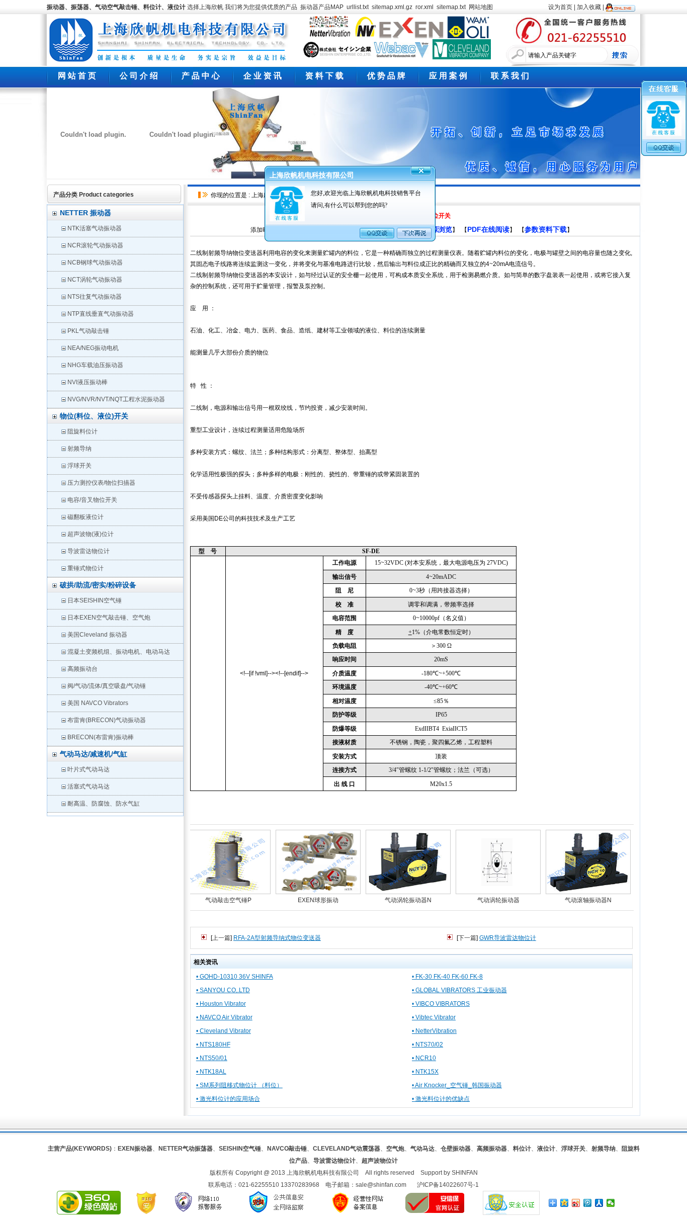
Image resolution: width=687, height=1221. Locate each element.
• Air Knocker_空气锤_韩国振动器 (457, 1085)
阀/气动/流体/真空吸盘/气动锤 (106, 685)
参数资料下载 (546, 229)
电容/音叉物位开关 (92, 499)
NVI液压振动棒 (87, 382)
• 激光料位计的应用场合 (228, 1098)
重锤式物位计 (85, 568)
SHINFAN (465, 1172)
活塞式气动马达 (88, 786)
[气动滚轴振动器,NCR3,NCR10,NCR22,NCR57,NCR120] (572, 859)
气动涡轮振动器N (392, 900)
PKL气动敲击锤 (88, 330)
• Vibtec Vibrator (434, 1017)
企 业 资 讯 (262, 75)
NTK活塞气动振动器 (94, 228)
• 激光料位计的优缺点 (441, 1098)
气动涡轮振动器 (482, 900)
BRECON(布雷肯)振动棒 (100, 737)
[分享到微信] (611, 1203)
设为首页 (560, 7)
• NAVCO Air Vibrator (224, 1017)
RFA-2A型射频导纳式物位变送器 (277, 937)
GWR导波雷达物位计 (507, 937)
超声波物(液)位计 (90, 534)
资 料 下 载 (324, 75)
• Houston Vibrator (221, 1003)
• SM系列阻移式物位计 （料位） (239, 1085)
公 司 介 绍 (139, 75)
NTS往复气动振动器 (94, 296)
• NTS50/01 (211, 1058)
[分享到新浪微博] (576, 1203)
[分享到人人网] (599, 1203)
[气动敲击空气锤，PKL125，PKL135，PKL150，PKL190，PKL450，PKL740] (211, 859)
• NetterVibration (434, 1030)
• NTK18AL (211, 1071)
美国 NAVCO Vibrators (97, 703)
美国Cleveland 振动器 (97, 634)
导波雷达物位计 (88, 551)
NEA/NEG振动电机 (93, 348)
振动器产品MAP (321, 7)
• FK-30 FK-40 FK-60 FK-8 (447, 976)
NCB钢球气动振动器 (95, 262)
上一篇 (221, 937)
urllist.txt (358, 7)
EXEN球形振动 (302, 900)
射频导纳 (79, 448)
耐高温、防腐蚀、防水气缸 (103, 803)
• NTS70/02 (427, 1044)
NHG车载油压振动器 (95, 365)
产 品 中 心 (201, 75)
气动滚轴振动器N (572, 900)
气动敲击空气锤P (212, 900)
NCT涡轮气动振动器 (94, 279)
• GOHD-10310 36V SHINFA (234, 976)
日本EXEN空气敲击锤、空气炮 (108, 617)
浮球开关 (79, 465)
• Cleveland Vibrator (223, 1030)
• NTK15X (425, 1071)
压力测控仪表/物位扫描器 (101, 482)
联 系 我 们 (510, 75)
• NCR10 (424, 1058)
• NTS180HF (213, 1044)
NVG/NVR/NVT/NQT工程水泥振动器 (116, 399)
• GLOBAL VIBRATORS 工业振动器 (459, 990)
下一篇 (467, 937)
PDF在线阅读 (488, 229)
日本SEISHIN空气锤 (94, 600)
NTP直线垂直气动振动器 (100, 313)
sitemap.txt (451, 7)
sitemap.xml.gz (392, 7)
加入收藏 (589, 7)
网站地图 (481, 7)
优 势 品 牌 (386, 75)
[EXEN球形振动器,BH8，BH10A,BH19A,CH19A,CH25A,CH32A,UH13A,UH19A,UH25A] (302, 859)
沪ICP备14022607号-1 (448, 1184)
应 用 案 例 (448, 75)
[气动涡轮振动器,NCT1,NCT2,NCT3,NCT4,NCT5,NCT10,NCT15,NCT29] (392, 859)
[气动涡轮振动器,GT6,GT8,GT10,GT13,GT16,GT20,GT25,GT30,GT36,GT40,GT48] (482, 859)
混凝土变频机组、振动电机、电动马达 (118, 651)
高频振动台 (82, 668)
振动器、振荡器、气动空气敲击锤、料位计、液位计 (116, 7)
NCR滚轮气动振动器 (95, 245)
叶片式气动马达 (88, 769)
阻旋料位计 (82, 431)
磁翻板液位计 (85, 516)
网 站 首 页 (77, 75)
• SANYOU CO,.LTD (223, 990)
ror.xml (424, 7)
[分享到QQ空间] (564, 1203)
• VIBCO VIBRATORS (441, 1003)
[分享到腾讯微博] (587, 1203)
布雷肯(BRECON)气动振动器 (106, 720)
